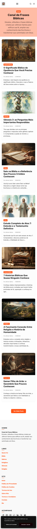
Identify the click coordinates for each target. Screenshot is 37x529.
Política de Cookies (8, 487)
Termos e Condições (9, 497)
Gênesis (4, 466)
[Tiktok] (14, 515)
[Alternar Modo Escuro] (34, 3)
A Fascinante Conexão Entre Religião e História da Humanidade (18, 329)
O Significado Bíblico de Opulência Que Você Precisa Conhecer (18, 70)
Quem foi (5, 453)
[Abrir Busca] (30, 3)
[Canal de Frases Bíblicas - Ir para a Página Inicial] (3, 4)
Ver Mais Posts (19, 411)
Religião (4, 469)
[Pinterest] (24, 515)
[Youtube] (10, 515)
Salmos (4, 459)
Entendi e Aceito (25, 524)
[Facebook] (3, 515)
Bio (3, 503)
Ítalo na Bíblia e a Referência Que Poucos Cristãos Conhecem (18, 174)
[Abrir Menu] (17, 4)
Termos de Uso (7, 490)
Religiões (5, 462)
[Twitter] (21, 515)
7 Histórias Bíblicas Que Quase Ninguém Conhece (16, 276)
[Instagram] (6, 515)
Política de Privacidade (9, 484)
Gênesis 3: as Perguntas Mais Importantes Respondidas (18, 121)
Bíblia (3, 456)
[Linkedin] (17, 515)
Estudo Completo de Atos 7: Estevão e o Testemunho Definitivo (17, 226)
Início (3, 480)
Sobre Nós (5, 493)
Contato (4, 500)
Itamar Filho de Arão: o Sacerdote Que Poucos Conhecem (15, 384)
